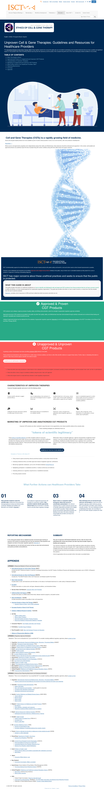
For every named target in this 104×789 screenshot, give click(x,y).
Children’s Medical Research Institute (21, 610)
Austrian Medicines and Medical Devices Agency (28, 645)
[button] (16, 13)
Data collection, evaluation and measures (25, 707)
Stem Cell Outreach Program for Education (33, 630)
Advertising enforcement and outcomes (24, 691)
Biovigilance (17, 705)
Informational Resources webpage (70, 319)
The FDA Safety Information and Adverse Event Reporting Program (52, 779)
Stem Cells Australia (17, 580)
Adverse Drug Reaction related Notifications (25, 745)
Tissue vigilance (18, 696)
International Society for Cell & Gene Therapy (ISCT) (19, 50)
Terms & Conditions (73, 786)
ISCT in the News (53, 1)
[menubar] (66, 1)
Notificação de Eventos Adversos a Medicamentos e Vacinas (29, 713)
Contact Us (45, 1)
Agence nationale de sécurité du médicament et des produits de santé (33, 655)
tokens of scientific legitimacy (19, 437)
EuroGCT (14, 585)
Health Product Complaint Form (22, 718)
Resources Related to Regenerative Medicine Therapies (28, 620)
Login (94, 1)
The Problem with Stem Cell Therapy (31, 623)
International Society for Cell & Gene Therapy (24, 568)
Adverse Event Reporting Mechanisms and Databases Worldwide (27, 673)
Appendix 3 (63, 527)
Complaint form (18, 720)
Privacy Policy (82, 786)
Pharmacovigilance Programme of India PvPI (26, 742)
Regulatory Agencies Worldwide (19, 636)
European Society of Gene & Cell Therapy (23, 607)
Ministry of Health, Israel (21, 662)
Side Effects (18, 752)
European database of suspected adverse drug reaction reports (30, 728)
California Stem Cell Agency (19, 593)
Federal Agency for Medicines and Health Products (29, 647)
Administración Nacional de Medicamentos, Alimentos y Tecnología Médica (36, 642)
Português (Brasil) (17, 37)
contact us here (72, 638)
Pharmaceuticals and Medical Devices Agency (27, 664)
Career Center (66, 1)
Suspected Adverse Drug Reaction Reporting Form (27, 744)
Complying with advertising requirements (24, 689)
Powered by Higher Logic (52, 788)
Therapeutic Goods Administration (25, 644)
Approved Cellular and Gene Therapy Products (26, 619)
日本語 (10, 37)
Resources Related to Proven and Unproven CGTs (23, 566)
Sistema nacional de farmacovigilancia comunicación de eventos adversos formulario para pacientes (39, 681)
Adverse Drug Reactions (21, 738)
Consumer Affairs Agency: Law (22, 757)
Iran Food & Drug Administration (22, 660)
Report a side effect (19, 721)
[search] (94, 16)
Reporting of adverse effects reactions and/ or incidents (28, 708)
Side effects (17, 771)
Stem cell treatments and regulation (23, 688)
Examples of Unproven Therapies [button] (14, 361)
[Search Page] (41, 1)
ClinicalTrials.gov (50, 464)
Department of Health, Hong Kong (26, 657)
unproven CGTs (33, 351)
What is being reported (20, 773)
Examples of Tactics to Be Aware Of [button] (52, 450)
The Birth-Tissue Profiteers (24, 627)
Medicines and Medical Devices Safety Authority (30, 665)
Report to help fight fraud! (34, 778)
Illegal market (18, 699)
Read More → (8, 143)
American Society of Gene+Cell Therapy (22, 602)
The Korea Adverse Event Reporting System (25, 767)
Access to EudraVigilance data (22, 726)
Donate (73, 1)
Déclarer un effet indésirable (21, 733)
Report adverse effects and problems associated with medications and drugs (33, 750)
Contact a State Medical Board (44, 781)
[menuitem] (41, 1)
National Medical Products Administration (25, 652)
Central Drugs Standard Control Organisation (26, 659)
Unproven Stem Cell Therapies (34, 589)
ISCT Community (80, 1)
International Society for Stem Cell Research (23, 575)
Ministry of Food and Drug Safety (27, 667)
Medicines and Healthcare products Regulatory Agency (34, 669)
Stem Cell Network (16, 597)
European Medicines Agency (21, 654)
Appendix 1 (8, 293)
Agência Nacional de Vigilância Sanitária (25, 649)
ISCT (75, 507)
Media (60, 1)
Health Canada (20, 650)
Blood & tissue (18, 697)
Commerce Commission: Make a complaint (25, 762)
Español (25, 37)
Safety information (19, 686)
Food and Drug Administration (22, 670)
